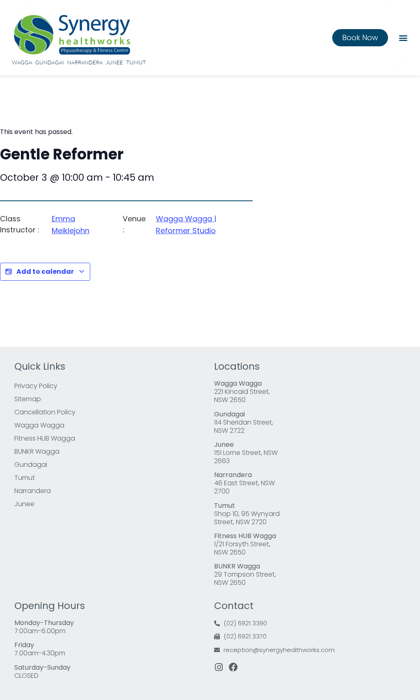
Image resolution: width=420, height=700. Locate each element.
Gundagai (49, 62)
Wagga (22, 62)
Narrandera (85, 62)
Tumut (136, 62)
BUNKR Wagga (36, 451)
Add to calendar (45, 271)
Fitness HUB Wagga (44, 438)
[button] (403, 37)
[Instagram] (218, 667)
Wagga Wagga (39, 425)
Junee (114, 62)
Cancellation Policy (44, 412)
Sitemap (27, 399)
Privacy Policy (35, 386)
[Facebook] (233, 667)
